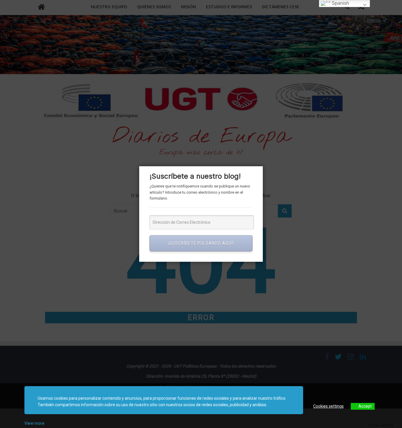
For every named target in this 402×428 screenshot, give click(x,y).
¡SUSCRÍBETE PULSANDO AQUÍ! (201, 243)
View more (34, 423)
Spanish (339, 3)
